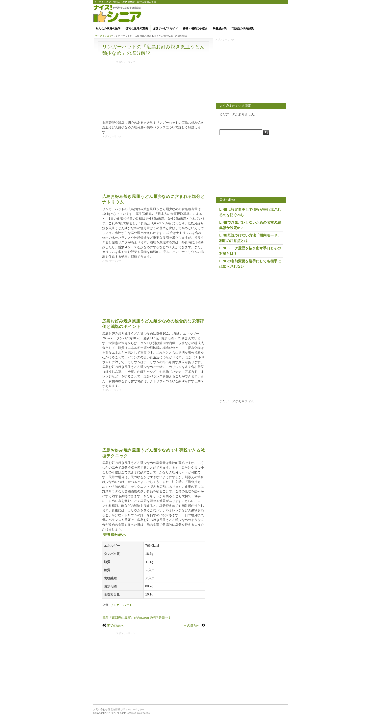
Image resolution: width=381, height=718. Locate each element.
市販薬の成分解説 (243, 28)
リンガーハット (121, 605)
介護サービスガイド (165, 28)
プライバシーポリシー (132, 709)
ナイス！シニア (102, 2)
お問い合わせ (100, 709)
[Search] (266, 132)
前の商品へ (115, 625)
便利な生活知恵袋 (137, 28)
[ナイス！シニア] (118, 13)
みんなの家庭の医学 (108, 28)
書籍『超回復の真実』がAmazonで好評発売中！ (136, 617)
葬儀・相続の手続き (195, 28)
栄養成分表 (220, 28)
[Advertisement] (215, 14)
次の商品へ (192, 625)
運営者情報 (114, 709)
